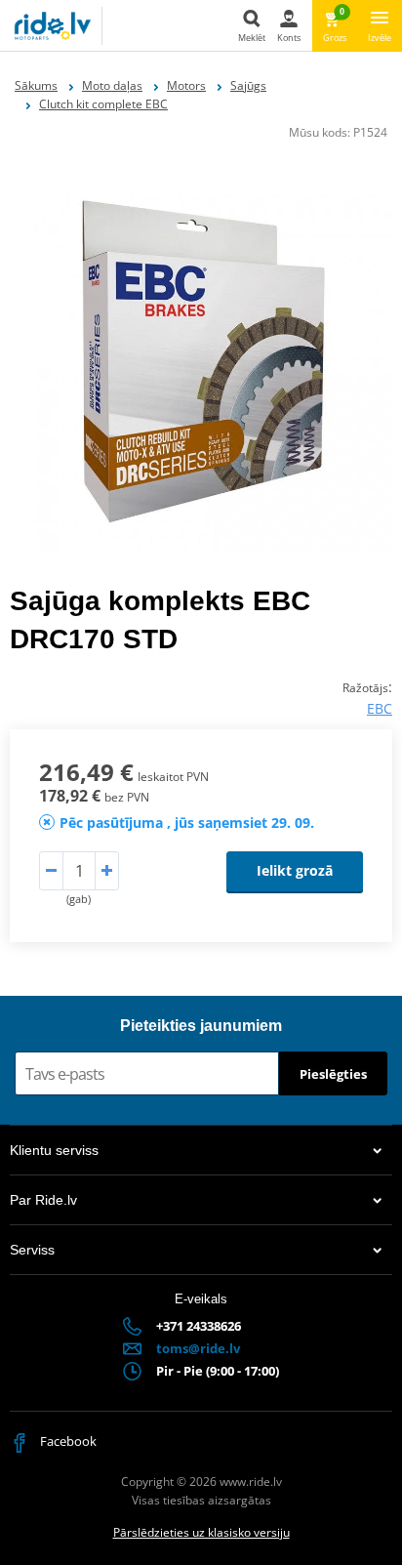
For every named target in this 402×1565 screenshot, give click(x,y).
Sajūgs (248, 85)
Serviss (32, 1249)
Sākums (36, 85)
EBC (379, 708)
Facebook (67, 1441)
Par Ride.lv (43, 1200)
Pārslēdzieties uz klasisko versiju (201, 1532)
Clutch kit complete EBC (103, 104)
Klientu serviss (54, 1150)
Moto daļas (112, 85)
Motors (186, 85)
